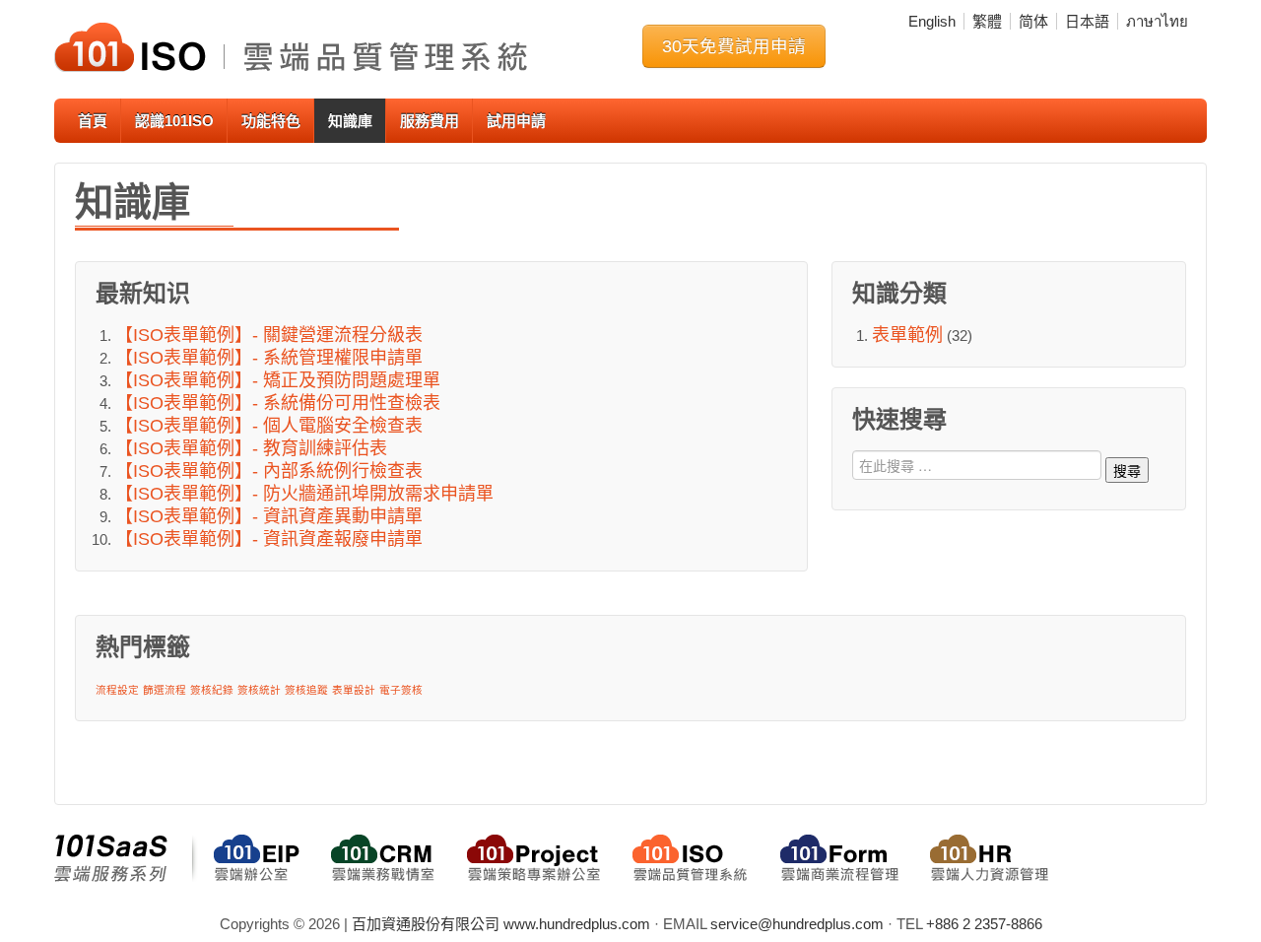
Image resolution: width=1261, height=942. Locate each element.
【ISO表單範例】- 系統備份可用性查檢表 (277, 403)
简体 (1033, 21)
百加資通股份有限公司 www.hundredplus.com (501, 923)
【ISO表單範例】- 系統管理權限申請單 (269, 358)
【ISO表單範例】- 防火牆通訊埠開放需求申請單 (304, 494)
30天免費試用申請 (734, 46)
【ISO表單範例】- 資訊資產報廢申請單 (269, 539)
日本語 (1087, 21)
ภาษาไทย (1157, 21)
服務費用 (429, 120)
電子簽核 (401, 690)
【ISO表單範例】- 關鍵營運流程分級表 (269, 335)
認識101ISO (174, 120)
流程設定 (117, 690)
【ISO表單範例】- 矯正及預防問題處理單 (277, 380)
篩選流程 (164, 690)
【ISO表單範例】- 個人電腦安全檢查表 (269, 426)
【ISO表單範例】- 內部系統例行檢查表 (269, 471)
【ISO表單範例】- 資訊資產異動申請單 (269, 516)
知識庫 (350, 120)
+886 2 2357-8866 (984, 923)
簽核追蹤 (306, 690)
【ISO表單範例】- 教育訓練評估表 (251, 448)
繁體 (987, 21)
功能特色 (270, 120)
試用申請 (516, 120)
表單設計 (353, 690)
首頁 (92, 120)
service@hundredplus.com (797, 923)
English (932, 21)
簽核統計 (259, 690)
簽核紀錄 (211, 690)
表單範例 (907, 335)
